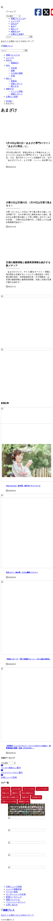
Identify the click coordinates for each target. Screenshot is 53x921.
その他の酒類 (17, 73)
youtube (16, 789)
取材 (5, 793)
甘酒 (13, 76)
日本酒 (14, 68)
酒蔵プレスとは (13, 55)
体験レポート (17, 94)
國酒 (15, 793)
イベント (29, 789)
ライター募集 (12, 892)
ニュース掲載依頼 (14, 889)
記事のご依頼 (12, 97)
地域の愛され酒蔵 (10, 797)
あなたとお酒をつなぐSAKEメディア (17, 915)
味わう (9, 78)
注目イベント (9, 801)
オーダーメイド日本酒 (16, 894)
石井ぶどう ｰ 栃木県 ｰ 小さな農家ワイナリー (22, 572)
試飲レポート (17, 84)
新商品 (14, 81)
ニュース (10, 58)
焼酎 (13, 71)
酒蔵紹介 (15, 63)
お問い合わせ (12, 905)
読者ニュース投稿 (14, 886)
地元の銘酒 (28, 793)
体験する (10, 89)
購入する (15, 86)
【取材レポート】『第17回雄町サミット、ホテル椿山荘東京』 (28, 659)
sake (5, 789)
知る (8, 65)
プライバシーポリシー (16, 902)
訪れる (9, 60)
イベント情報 (17, 91)
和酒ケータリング (14, 897)
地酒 (25, 797)
